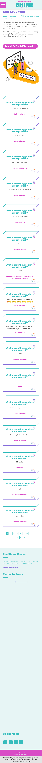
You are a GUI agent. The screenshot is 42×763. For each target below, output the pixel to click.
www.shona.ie (10, 567)
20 (31, 533)
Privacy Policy (21, 752)
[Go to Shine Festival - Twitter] (11, 742)
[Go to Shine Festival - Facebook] (5, 742)
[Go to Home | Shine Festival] (26, 4)
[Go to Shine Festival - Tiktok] (21, 742)
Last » (22, 537)
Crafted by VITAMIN (21, 754)
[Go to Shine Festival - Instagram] (16, 742)
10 (27, 533)
